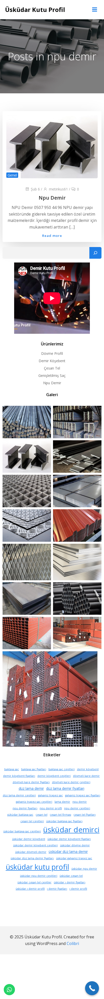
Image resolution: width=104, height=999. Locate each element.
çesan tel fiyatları (84, 814)
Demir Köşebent (52, 360)
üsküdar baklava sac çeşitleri (22, 831)
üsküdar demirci (71, 830)
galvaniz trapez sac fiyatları (82, 795)
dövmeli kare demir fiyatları (31, 782)
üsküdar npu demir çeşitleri (38, 876)
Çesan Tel (52, 368)
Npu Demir (52, 382)
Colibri (73, 943)
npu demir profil (51, 808)
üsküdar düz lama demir (68, 851)
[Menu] (94, 9)
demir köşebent (88, 769)
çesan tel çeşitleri (32, 821)
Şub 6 (35, 189)
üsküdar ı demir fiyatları (69, 882)
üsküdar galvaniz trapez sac (74, 858)
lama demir (62, 801)
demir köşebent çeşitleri (54, 776)
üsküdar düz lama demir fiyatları (32, 858)
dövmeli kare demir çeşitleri (71, 782)
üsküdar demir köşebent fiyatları (69, 839)
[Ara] (95, 253)
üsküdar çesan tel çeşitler (34, 882)
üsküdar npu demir (84, 868)
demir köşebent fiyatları (19, 776)
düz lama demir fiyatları (65, 788)
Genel (12, 175)
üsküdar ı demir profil (30, 888)
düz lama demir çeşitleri (19, 795)
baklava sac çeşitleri (61, 769)
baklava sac (11, 769)
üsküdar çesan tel (71, 876)
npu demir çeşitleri (77, 808)
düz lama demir (31, 788)
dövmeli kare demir (86, 776)
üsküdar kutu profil (37, 867)
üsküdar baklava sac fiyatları (64, 821)
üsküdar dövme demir (75, 845)
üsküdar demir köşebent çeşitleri (35, 845)
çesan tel (41, 814)
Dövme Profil (52, 353)
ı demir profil (78, 888)
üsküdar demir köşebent (28, 839)
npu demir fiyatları (25, 808)
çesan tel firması (60, 814)
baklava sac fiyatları (33, 769)
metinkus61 (58, 189)
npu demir (79, 801)
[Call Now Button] (92, 988)
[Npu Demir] (52, 146)
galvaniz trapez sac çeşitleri (34, 801)
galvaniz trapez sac (50, 795)
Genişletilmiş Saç (52, 375)
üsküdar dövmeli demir (30, 852)
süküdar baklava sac (20, 814)
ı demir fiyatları (57, 888)
